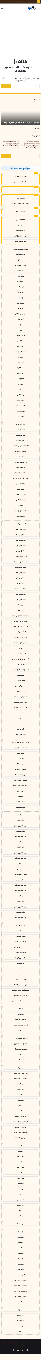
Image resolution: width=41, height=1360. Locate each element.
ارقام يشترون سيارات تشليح (20, 990)
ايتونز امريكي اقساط (20, 637)
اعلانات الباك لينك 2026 (20, 473)
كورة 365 (20, 1009)
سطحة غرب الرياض (20, 952)
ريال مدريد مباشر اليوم (21, 1038)
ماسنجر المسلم (20, 211)
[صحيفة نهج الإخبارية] (32, 8)
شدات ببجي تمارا (20, 529)
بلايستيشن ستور (20, 686)
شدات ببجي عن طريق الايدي (20, 616)
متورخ (20, 325)
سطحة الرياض (20, 925)
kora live (20, 1151)
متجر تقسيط (20, 583)
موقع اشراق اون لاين (20, 236)
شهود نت (20, 384)
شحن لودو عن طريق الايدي (20, 670)
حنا (20, 718)
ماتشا (20, 724)
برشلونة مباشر (20, 831)
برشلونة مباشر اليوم (20, 1044)
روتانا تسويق (20, 335)
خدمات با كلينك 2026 (20, 780)
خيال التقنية (20, 271)
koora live (21, 1095)
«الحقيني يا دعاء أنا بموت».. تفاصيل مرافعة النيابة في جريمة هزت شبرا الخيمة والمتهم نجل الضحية (31, 145)
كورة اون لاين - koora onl (20, 1122)
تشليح (20, 968)
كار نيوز (20, 308)
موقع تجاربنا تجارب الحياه (20, 785)
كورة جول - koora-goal (20, 1078)
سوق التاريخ (20, 758)
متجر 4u (20, 610)
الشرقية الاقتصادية (20, 287)
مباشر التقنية (20, 395)
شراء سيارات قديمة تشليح (20, 1001)
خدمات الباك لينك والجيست (20, 742)
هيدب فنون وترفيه (20, 511)
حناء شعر (20, 713)
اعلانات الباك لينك (20, 451)
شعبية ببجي (20, 675)
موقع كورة (20, 1224)
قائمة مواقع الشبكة (8, 1342)
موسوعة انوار (20, 411)
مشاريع (20, 796)
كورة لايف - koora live (20, 1275)
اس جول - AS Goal (20, 1138)
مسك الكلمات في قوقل (20, 249)
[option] (20, 114)
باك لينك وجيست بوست (20, 478)
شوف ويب (20, 276)
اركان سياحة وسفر (20, 241)
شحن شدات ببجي (20, 653)
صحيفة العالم (20, 516)
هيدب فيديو (20, 362)
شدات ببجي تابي (21, 540)
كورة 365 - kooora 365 (20, 1132)
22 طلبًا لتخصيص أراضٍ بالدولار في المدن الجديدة (21, 122)
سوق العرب (20, 753)
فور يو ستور (20, 605)
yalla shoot (20, 820)
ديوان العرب (20, 791)
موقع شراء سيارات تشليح (20, 985)
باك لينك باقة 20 (20, 764)
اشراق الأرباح (20, 416)
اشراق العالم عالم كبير (20, 462)
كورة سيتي (20, 1014)
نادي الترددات (20, 346)
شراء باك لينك (20, 424)
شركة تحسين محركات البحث (20, 203)
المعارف (20, 357)
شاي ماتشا (20, 729)
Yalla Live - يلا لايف (20, 1116)
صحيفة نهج (20, 303)
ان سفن (20, 260)
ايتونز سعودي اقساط (20, 556)
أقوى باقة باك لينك (20, 775)
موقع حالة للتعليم (20, 500)
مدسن (20, 330)
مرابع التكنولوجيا (20, 265)
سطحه (20, 931)
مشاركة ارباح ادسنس (20, 182)
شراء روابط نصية (20, 435)
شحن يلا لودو (20, 664)
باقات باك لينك (20, 440)
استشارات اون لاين (20, 352)
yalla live (20, 1060)
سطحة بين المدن (21, 936)
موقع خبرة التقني (20, 314)
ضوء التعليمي (20, 219)
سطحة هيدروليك (20, 941)
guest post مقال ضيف (20, 748)
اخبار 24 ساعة (20, 505)
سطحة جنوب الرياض (20, 958)
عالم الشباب (20, 190)
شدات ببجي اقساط (20, 524)
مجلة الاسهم (20, 281)
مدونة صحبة (20, 400)
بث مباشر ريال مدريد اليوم (20, 1025)
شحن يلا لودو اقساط (20, 562)
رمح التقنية (20, 368)
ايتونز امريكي (20, 551)
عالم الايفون (20, 292)
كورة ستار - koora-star (21, 1073)
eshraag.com (17, 1345)
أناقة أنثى (20, 319)
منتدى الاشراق (20, 467)
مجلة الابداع (20, 341)
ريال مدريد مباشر (20, 836)
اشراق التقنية (20, 254)
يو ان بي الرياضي (20, 494)
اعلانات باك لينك (20, 802)
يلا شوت (20, 815)
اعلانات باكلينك (20, 807)
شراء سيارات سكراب (20, 974)
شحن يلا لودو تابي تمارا (20, 626)
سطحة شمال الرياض (20, 947)
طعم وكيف (20, 379)
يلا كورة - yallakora (20, 1127)
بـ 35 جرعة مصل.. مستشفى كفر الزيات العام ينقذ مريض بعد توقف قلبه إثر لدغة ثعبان (10, 144)
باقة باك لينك (20, 198)
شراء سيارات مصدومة (20, 995)
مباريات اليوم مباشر (20, 826)
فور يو (21, 648)
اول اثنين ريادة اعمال (20, 176)
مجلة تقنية (20, 489)
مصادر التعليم (20, 484)
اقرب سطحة (20, 963)
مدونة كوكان (20, 298)
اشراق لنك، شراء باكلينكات (20, 446)
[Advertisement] (20, 34)
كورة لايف (20, 1156)
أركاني (20, 389)
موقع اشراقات (20, 230)
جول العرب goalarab (20, 1019)
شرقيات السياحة (20, 405)
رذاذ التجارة (20, 373)
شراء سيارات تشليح (21, 979)
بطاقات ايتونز (20, 680)
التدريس (20, 457)
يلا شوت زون (20, 1320)
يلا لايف (20, 1030)
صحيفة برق (20, 225)
